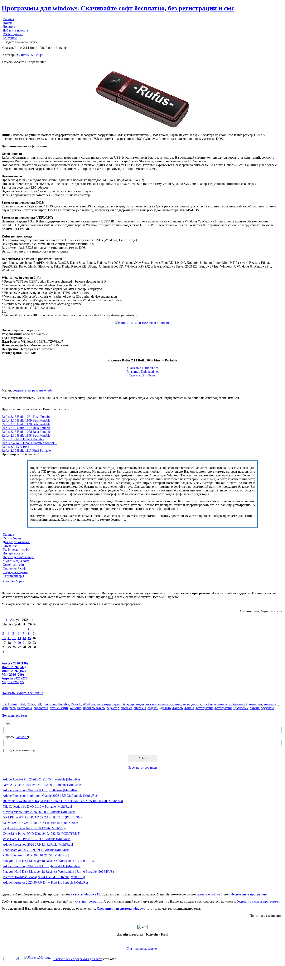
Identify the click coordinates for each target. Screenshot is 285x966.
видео (139, 704)
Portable (63, 704)
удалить (165, 708)
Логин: (8, 724)
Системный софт (31, 55)
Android (12, 704)
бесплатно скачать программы (258, 901)
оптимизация (59, 708)
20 (19, 642)
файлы (189, 708)
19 (14, 642)
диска (186, 704)
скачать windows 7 (210, 894)
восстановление (156, 704)
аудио (117, 704)
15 (29, 638)
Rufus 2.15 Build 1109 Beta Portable (26, 420)
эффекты (267, 708)
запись (222, 704)
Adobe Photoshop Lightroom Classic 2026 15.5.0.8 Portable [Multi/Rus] (50, 795)
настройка (24, 708)
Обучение (10, 546)
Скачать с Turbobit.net (142, 368)
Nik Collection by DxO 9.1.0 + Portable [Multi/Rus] (37, 806)
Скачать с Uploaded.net (142, 371)
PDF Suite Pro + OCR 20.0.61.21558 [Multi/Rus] (36, 855)
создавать (19, 390)
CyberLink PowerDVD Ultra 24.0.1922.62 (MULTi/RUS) (41, 833)
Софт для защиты (15, 572)
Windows (89, 704)
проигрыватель (94, 708)
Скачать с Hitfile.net (142, 375)
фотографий (223, 708)
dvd (22, 704)
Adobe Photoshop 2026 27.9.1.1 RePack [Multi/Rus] (38, 844)
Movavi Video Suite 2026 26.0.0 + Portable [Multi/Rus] (39, 812)
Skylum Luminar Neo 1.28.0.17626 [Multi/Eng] (34, 828)
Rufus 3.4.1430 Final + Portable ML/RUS (29, 443)
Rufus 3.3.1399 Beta (15, 446)
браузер (128, 704)
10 (4, 638)
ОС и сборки (12, 538)
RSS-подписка (13, 34)
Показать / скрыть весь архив (22, 693)
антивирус (104, 704)
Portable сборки (13, 581)
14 (24, 638)
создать (153, 708)
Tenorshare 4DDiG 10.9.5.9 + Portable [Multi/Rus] (36, 850)
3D (4, 704)
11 (9, 638)
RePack (76, 704)
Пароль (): (16, 737)
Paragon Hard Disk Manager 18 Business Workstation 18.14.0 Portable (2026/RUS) (58, 871)
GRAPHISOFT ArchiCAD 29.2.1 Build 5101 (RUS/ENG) (42, 817)
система (126, 708)
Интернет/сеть (13, 553)
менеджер (9, 708)
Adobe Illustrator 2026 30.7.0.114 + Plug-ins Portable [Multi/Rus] (46, 882)
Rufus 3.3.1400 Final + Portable (23, 439)
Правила (9, 26)
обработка (41, 708)
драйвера (209, 704)
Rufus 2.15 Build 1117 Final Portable (26, 450)
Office (31, 704)
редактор (112, 708)
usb (49, 390)
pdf (39, 704)
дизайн (175, 704)
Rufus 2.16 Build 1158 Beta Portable (26, 435)
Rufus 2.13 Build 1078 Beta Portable (26, 431)
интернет (255, 704)
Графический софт (16, 549)
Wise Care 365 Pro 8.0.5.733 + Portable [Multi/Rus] (37, 839)
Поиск (7, 23)
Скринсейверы (13, 576)
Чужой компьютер (21, 750)
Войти (142, 758)
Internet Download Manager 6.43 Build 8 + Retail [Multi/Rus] (44, 877)
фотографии (204, 708)
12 (14, 638)
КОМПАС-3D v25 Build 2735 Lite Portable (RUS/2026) (41, 823)
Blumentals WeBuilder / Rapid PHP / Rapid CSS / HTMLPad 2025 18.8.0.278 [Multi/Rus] (63, 801)
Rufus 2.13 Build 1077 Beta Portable (26, 428)
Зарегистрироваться (142, 767)
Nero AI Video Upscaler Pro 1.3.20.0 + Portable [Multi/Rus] (42, 785)
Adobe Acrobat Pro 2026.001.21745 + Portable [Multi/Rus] (42, 779)
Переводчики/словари (18, 557)
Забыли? (22, 737)
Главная (8, 19)
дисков (196, 704)
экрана (255, 708)
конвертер (271, 704)
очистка (75, 708)
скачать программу (88, 901)
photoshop (50, 704)
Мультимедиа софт (16, 561)
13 (19, 638)
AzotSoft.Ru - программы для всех (77, 959)
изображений (237, 704)
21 (24, 642)
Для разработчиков (16, 542)
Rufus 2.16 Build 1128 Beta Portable (26, 424)
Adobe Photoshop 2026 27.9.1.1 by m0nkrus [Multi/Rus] (40, 790)
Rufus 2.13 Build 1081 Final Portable (26, 416)
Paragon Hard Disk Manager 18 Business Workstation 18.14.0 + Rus (48, 860)
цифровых (240, 708)
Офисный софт (13, 564)
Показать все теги (14, 715)
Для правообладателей (142, 948)
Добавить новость (15, 30)
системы (140, 708)
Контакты (10, 38)
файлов (177, 708)
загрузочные (37, 390)
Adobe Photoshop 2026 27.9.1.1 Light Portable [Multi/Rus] (42, 866)
